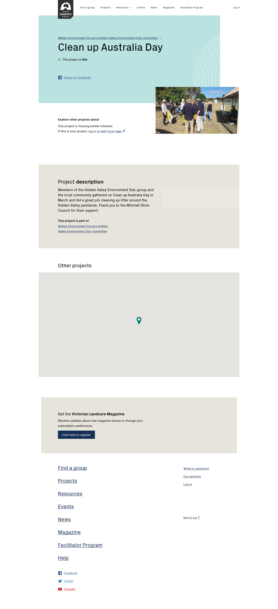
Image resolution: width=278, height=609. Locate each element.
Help (63, 557)
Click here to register (76, 434)
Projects (105, 7)
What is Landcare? (196, 468)
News (154, 7)
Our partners (192, 476)
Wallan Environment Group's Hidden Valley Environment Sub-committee (108, 38)
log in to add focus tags (104, 131)
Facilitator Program (191, 7)
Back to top (190, 517)
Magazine (168, 7)
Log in (236, 7)
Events (141, 7)
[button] (139, 321)
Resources (122, 7)
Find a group (87, 7)
